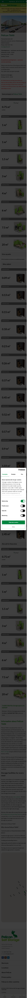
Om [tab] (22, 474)
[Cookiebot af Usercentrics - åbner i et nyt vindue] (19, 470)
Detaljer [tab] (13, 474)
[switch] (23, 506)
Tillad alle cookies (13, 522)
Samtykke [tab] (5, 474)
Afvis (13, 527)
